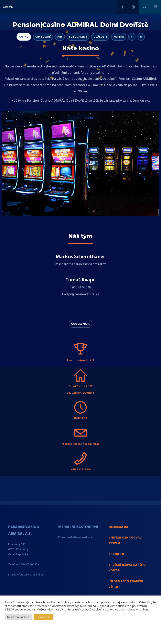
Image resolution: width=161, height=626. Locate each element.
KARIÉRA (118, 36)
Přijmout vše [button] (43, 617)
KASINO (24, 36)
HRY (59, 36)
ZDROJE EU (116, 554)
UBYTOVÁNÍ (43, 36)
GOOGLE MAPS (80, 323)
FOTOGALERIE (78, 36)
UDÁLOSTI (100, 36)
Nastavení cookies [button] (18, 617)
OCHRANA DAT (119, 527)
